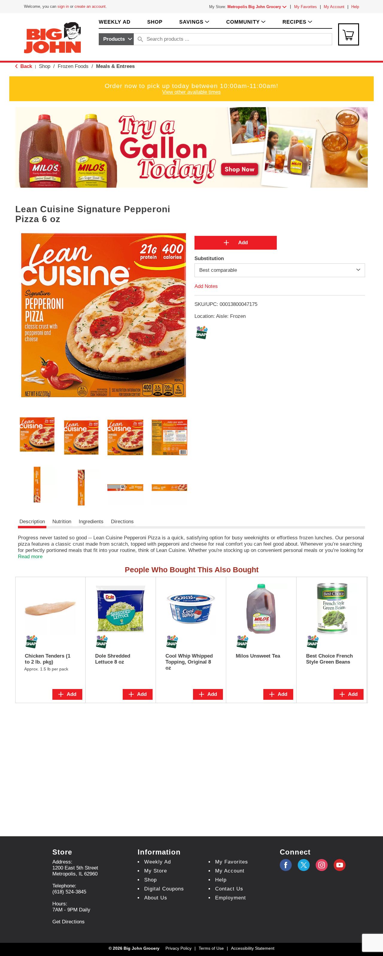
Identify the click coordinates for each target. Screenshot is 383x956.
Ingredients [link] (91, 521)
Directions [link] (122, 521)
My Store (155, 871)
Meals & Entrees (115, 66)
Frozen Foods (73, 66)
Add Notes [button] (206, 286)
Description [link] (32, 521)
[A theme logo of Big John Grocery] (52, 37)
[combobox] (116, 39)
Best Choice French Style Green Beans (329, 659)
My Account (334, 6)
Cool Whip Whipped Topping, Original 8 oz (189, 662)
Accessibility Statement (252, 948)
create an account (90, 6)
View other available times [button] (191, 92)
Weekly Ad (157, 862)
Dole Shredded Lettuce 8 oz (112, 659)
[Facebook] (286, 865)
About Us (155, 898)
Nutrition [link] (61, 521)
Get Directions (68, 922)
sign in (63, 6)
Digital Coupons (164, 889)
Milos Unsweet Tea (258, 656)
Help (355, 6)
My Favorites (305, 6)
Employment (230, 898)
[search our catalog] (140, 39)
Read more (30, 556)
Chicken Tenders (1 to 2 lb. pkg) (47, 659)
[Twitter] (304, 865)
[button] (258, 6)
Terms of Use (211, 948)
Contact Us (229, 889)
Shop (44, 66)
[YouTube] (322, 865)
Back (25, 66)
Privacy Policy (178, 948)
